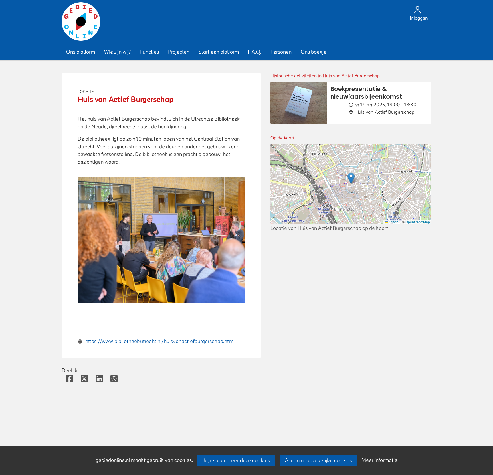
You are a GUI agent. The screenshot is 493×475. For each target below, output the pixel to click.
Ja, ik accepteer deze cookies (236, 461)
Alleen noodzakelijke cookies (318, 461)
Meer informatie (379, 460)
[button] (81, 52)
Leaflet (393, 221)
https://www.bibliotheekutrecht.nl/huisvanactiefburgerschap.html (160, 341)
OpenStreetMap (417, 221)
